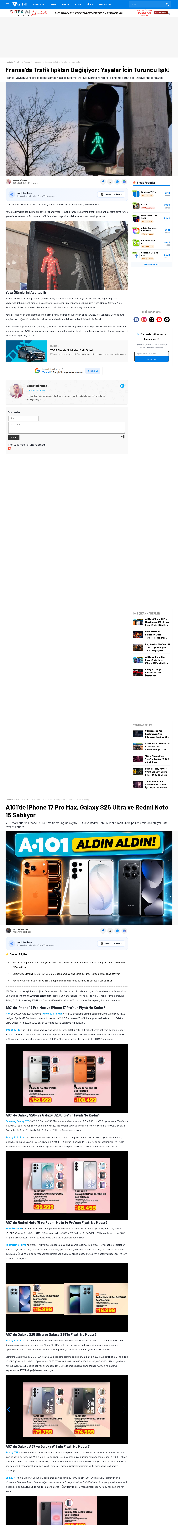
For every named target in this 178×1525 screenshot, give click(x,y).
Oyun (53, 4)
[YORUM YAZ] (117, 183)
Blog (78, 4)
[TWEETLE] (110, 183)
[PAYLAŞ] (103, 183)
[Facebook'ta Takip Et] (136, 319)
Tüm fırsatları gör (151, 264)
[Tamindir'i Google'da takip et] (66, 371)
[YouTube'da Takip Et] (159, 319)
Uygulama (38, 4)
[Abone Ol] (124, 182)
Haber (65, 4)
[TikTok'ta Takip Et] (167, 319)
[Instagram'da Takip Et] (144, 319)
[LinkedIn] (122, 386)
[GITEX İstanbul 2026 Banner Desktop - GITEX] (89, 10)
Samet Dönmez (20, 180)
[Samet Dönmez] (16, 385)
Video (90, 4)
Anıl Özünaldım (20, 929)
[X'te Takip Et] (151, 319)
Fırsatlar (105, 4)
